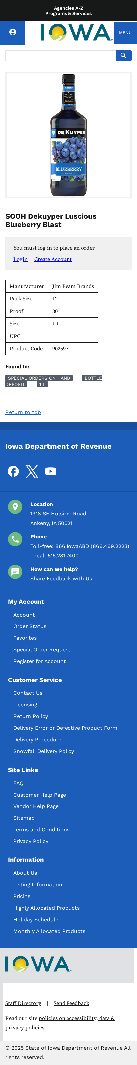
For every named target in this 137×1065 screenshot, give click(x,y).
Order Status (29, 626)
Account (24, 615)
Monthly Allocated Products (49, 931)
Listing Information (37, 884)
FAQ (18, 783)
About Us (25, 873)
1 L (42, 384)
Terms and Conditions (41, 829)
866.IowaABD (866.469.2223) (92, 546)
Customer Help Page (39, 795)
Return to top (23, 412)
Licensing (25, 704)
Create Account (53, 259)
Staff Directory (23, 1003)
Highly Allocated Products (46, 908)
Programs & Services (68, 13)
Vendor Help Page (36, 806)
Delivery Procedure (37, 739)
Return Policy (30, 716)
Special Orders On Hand (39, 378)
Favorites (25, 638)
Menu (125, 32)
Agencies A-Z (68, 8)
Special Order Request (41, 649)
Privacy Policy (30, 841)
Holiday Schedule (35, 919)
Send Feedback (71, 1003)
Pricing (21, 896)
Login (20, 259)
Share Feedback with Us (61, 578)
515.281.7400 (63, 555)
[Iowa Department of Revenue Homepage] (77, 33)
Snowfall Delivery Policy (43, 751)
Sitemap (24, 818)
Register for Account (39, 661)
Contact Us (27, 693)
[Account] (12, 33)
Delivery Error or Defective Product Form (65, 728)
